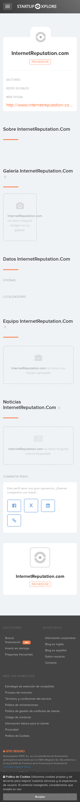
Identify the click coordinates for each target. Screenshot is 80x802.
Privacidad (11, 729)
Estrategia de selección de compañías (29, 686)
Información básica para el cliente (27, 723)
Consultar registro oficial (16, 766)
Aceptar (40, 797)
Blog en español (55, 650)
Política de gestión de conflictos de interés (32, 711)
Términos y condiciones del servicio (28, 698)
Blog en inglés (54, 644)
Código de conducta (18, 717)
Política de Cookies (17, 735)
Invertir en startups (17, 648)
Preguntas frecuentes (19, 654)
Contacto (51, 662)
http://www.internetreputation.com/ (39, 104)
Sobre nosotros (55, 656)
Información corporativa (60, 638)
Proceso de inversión (18, 692)
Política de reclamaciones (21, 704)
